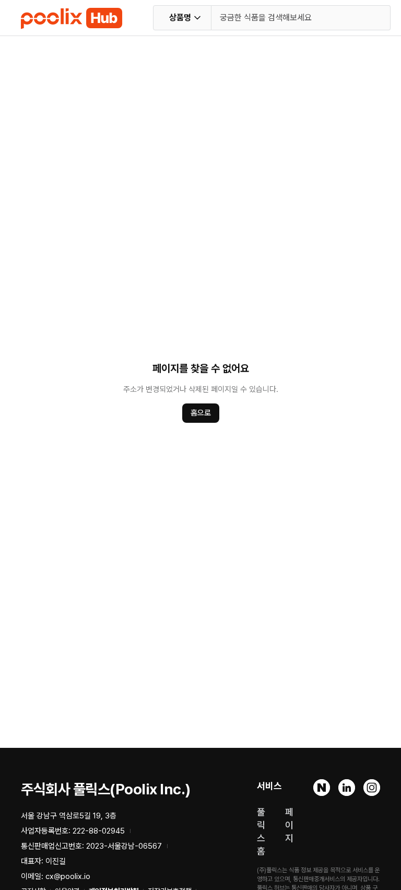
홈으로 (201, 413)
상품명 (180, 17)
